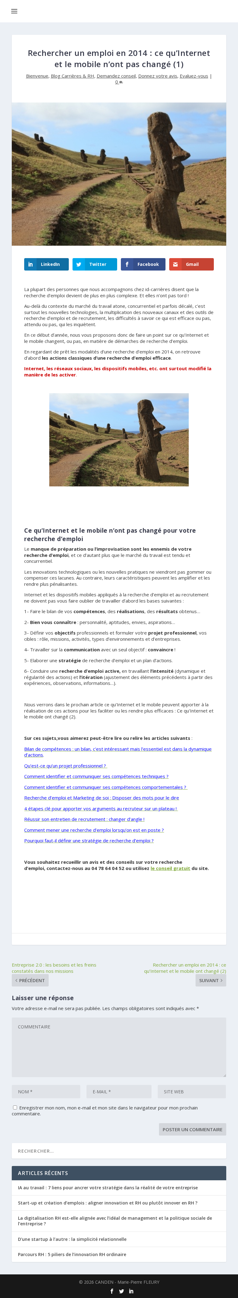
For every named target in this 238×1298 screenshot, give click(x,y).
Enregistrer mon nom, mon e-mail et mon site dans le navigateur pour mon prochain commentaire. (105, 1110)
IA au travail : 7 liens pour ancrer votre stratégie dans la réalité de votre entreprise (108, 1188)
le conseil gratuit (170, 868)
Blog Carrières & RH (72, 76)
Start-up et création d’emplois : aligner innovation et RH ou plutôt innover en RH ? (107, 1203)
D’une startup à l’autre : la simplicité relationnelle (72, 1239)
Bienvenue (37, 76)
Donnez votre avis (157, 76)
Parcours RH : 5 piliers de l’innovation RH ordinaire (72, 1254)
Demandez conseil (116, 76)
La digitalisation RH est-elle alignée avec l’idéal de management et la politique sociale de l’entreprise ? (115, 1221)
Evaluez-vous (194, 76)
